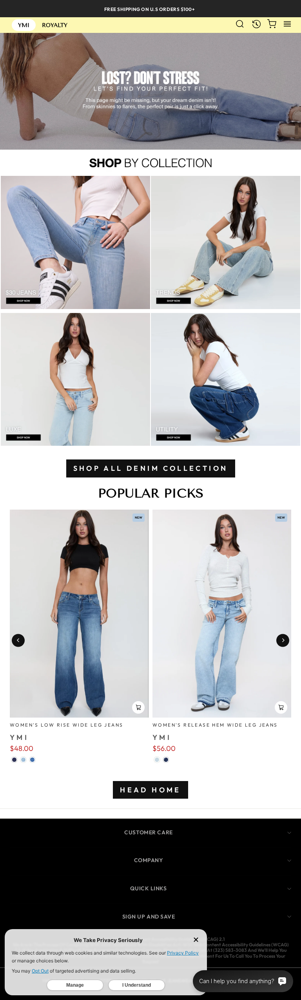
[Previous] (18, 640)
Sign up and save (148, 916)
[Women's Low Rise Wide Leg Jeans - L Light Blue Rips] (23, 760)
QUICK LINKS (148, 888)
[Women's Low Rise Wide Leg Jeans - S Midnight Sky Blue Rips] (14, 760)
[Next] (282, 640)
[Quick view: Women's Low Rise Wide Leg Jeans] (138, 707)
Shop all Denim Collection (150, 468)
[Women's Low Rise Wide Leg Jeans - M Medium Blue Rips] (32, 760)
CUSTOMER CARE (148, 832)
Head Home (150, 789)
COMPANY (148, 860)
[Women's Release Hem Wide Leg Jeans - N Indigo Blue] (166, 760)
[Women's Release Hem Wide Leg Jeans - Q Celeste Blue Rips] (157, 760)
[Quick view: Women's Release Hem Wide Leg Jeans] (281, 707)
